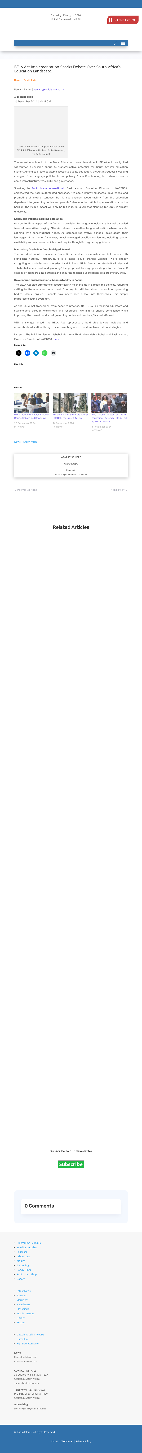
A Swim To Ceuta (34, 925)
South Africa (30, 80)
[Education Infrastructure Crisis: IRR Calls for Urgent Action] (70, 403)
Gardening (23, 1265)
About (54, 1441)
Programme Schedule (29, 1243)
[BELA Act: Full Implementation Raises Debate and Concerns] (31, 403)
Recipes (21, 1322)
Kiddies (21, 1260)
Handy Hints (24, 1269)
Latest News (24, 1291)
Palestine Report (34, 1026)
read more (29, 630)
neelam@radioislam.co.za (48, 89)
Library (21, 1318)
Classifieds (23, 1309)
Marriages (22, 1300)
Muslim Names (25, 1313)
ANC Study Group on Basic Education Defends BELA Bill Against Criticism (109, 418)
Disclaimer (67, 1441)
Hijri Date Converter (28, 1343)
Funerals (22, 1295)
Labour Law (23, 1256)
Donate (21, 1278)
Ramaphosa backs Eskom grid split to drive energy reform (65, 725)
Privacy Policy (83, 1441)
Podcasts (22, 1252)
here (56, 339)
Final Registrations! (36, 1126)
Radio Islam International (48, 188)
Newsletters (23, 1304)
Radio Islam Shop (27, 1274)
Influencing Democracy (39, 825)
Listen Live (23, 1339)
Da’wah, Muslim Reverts (30, 1334)
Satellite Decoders (27, 1247)
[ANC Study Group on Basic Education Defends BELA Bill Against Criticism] (109, 403)
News (17, 80)
